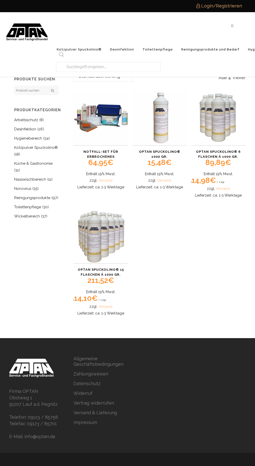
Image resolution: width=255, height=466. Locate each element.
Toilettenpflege (27, 207)
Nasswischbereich (30, 179)
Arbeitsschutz (26, 120)
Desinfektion (25, 129)
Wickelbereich (27, 216)
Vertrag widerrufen (93, 403)
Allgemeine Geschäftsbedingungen (98, 361)
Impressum (85, 422)
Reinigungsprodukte (32, 198)
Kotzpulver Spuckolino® (36, 147)
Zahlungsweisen (90, 373)
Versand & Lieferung (95, 412)
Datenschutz (86, 383)
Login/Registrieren (221, 5)
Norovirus (22, 188)
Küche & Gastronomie (33, 163)
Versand (105, 180)
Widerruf (82, 393)
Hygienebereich (28, 138)
